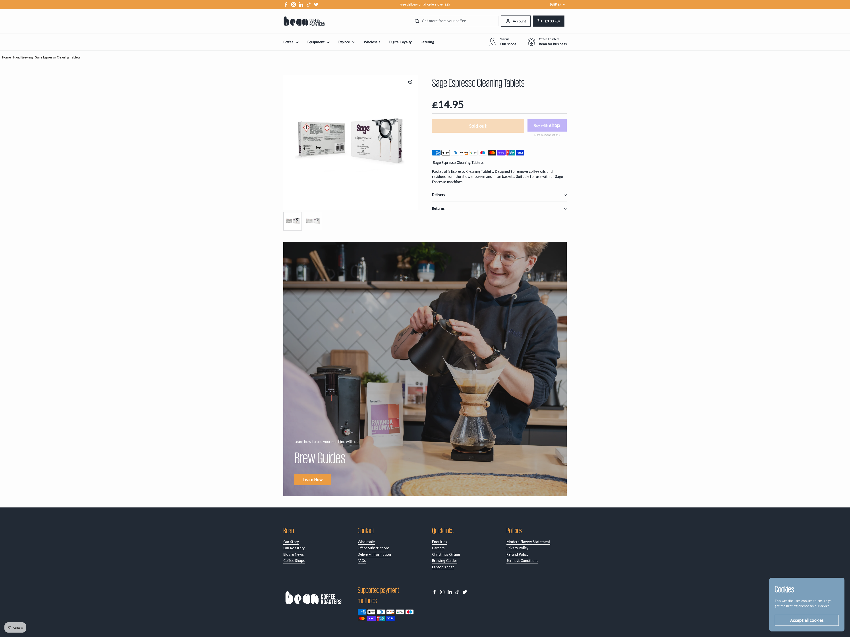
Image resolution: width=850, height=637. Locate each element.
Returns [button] (438, 208)
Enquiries (439, 541)
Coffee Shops (294, 560)
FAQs (362, 560)
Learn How (313, 479)
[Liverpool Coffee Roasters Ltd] (304, 21)
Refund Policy (517, 554)
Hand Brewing (23, 57)
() (553, 22)
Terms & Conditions (522, 560)
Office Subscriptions (373, 548)
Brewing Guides (444, 560)
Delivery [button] (438, 194)
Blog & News (293, 554)
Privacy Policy (517, 548)
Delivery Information (374, 554)
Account (519, 21)
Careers (438, 548)
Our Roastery (294, 548)
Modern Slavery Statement (528, 541)
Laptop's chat (443, 567)
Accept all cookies (807, 620)
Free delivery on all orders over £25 (425, 4)
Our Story (291, 541)
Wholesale (366, 541)
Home (6, 57)
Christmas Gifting (446, 554)
